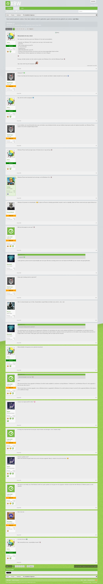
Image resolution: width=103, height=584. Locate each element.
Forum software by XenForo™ (16, 582)
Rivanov (9, 311)
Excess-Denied (10, 212)
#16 (96, 452)
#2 (96, 93)
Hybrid (8, 411)
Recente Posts (20, 11)
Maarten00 (9, 264)
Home (85, 580)
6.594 (14, 527)
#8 (96, 250)
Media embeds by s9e (31, 582)
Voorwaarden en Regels (87, 582)
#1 (96, 68)
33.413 (14, 415)
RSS (96, 580)
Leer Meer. (76, 19)
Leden (22, 8)
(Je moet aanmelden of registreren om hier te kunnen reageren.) (85, 566)
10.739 (14, 390)
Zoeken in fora (11, 11)
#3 (96, 120)
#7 (96, 222)
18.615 (14, 48)
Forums (16, 8)
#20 (96, 562)
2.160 (14, 268)
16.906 (14, 315)
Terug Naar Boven (91, 580)
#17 (96, 480)
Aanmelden (93, 1)
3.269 (14, 190)
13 (27, 566)
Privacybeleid (94, 582)
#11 (96, 320)
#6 (96, 198)
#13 (96, 370)
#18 (96, 507)
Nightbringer (10, 82)
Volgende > (31, 566)
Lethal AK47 (10, 237)
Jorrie (33, 25)
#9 (96, 272)
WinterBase (9, 521)
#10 (96, 297)
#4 (96, 145)
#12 (96, 342)
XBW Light (8, 580)
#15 (96, 425)
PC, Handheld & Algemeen (19, 25)
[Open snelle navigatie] (96, 15)
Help (81, 580)
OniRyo (8, 187)
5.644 (14, 218)
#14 (96, 397)
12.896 (14, 88)
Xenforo (17, 580)
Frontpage (9, 8)
